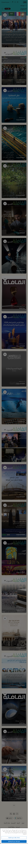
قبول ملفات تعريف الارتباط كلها (14, 841)
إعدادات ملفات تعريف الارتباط (14, 837)
